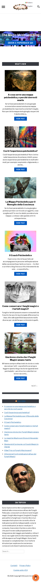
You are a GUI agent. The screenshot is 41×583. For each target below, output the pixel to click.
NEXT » (34, 386)
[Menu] (3, 7)
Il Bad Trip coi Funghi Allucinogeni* (18, 450)
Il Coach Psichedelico (20, 255)
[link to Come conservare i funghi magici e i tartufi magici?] (20, 292)
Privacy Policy (24, 566)
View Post (20, 119)
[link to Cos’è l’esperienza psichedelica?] (20, 137)
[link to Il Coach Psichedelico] (20, 241)
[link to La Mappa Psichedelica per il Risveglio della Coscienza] (20, 187)
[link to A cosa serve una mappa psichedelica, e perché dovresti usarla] (20, 80)
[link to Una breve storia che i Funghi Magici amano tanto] (20, 343)
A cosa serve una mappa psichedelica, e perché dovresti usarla (20, 97)
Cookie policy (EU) (20, 570)
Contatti (14, 566)
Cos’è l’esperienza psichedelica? (20, 151)
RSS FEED (21, 401)
